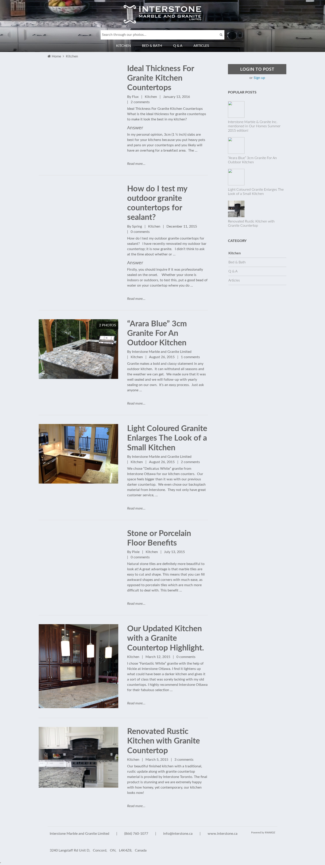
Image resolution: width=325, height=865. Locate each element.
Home (56, 56)
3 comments (183, 759)
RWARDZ (270, 832)
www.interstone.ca (222, 833)
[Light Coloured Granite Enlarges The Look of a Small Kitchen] (78, 426)
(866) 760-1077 (136, 833)
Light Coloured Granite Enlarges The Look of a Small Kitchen (167, 438)
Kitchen (123, 46)
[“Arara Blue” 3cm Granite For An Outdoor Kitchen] (78, 322)
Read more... (136, 163)
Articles (201, 46)
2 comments (140, 102)
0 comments (140, 232)
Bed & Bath (152, 46)
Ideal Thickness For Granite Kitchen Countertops (160, 78)
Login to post (257, 69)
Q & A (177, 46)
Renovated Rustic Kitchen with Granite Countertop (163, 741)
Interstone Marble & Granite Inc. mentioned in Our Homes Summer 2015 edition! (254, 126)
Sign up (259, 78)
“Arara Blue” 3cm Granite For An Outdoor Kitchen (157, 333)
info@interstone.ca (178, 833)
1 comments (190, 357)
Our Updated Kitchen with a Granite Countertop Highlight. (165, 638)
